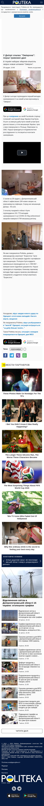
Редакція (5, 766)
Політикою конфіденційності (30, 9)
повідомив (13, 116)
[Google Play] (30, 795)
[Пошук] (2, 2)
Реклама (5, 769)
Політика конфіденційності (11, 762)
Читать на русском (34, 67)
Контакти (5, 773)
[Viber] (18, 355)
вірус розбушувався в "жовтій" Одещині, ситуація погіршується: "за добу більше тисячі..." (22, 325)
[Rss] (14, 788)
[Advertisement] (22, 30)
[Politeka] (22, 2)
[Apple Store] (13, 795)
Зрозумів (22, 16)
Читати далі (22, 731)
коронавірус (16, 349)
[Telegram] (12, 355)
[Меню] (41, 2)
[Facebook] (5, 355)
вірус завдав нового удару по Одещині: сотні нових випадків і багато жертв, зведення (20, 316)
